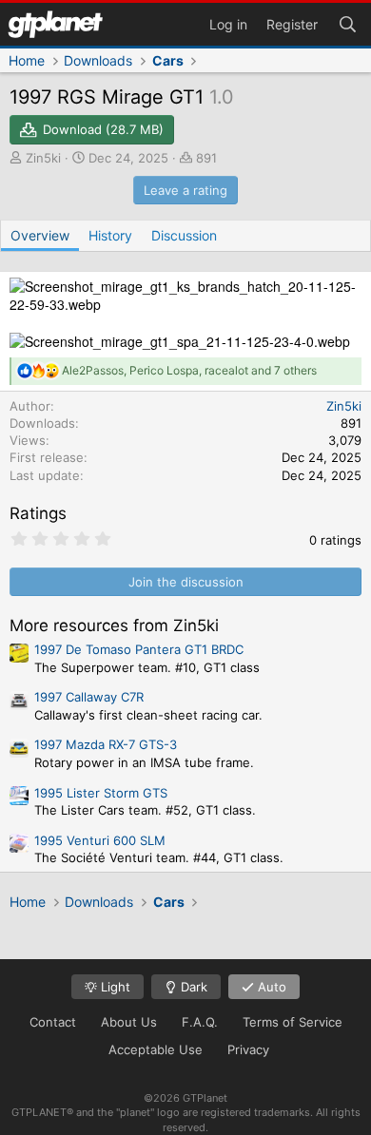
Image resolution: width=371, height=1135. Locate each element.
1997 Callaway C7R (89, 696)
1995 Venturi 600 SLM (100, 840)
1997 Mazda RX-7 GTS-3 (105, 744)
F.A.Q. (200, 1021)
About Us (129, 1021)
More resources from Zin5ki (114, 625)
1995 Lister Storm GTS (100, 792)
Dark (192, 986)
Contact (52, 1021)
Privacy (248, 1049)
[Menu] (55, 24)
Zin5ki (43, 157)
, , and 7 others (189, 370)
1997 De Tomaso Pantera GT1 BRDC (139, 649)
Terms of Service (292, 1021)
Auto (270, 986)
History (110, 235)
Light (113, 986)
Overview (39, 235)
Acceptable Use (155, 1049)
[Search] (347, 23)
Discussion (184, 235)
